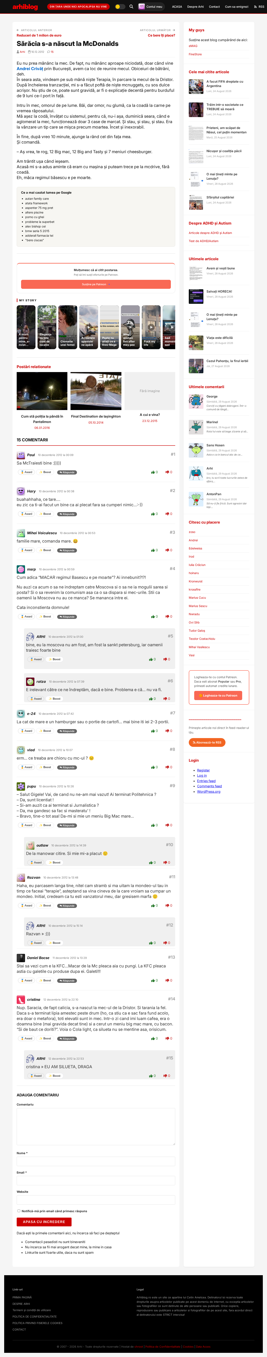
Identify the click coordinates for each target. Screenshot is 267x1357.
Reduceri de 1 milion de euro (39, 35)
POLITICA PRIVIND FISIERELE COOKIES (37, 1323)
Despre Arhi (195, 6)
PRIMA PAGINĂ (22, 1297)
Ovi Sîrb (194, 622)
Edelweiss (195, 548)
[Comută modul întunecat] (120, 6)
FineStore (195, 54)
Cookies (188, 1346)
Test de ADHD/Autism (203, 241)
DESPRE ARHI (21, 1303)
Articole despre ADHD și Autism (210, 233)
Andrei (193, 540)
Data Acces (203, 1346)
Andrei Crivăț (30, 68)
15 (52, 51)
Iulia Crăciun (197, 565)
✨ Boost (45, 472)
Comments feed (209, 786)
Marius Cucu (197, 597)
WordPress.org (208, 791)
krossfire (194, 589)
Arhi (22, 51)
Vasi (191, 655)
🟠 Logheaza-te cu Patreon (218, 695)
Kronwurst (196, 581)
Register (203, 770)
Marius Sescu (198, 606)
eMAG (193, 46)
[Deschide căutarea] (131, 7)
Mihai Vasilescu (199, 647)
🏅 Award (26, 472)
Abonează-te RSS (208, 742)
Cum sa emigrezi (236, 6)
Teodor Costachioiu (202, 638)
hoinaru (194, 573)
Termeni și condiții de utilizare (32, 1310)
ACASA (177, 6)
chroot (139, 1346)
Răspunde (68, 472)
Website (22, 1191)
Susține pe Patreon (94, 284)
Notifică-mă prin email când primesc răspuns (54, 1211)
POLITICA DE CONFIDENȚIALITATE (35, 1316)
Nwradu (194, 614)
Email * (22, 1172)
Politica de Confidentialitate (162, 1346)
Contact (214, 6)
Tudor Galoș (197, 630)
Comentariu (25, 1104)
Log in (202, 775)
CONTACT (19, 1329)
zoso (192, 532)
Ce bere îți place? (161, 35)
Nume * (22, 1153)
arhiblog (25, 7)
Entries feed (206, 781)
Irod (191, 556)
